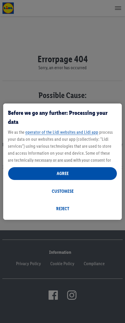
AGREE (63, 173)
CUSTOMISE (63, 191)
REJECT (62, 208)
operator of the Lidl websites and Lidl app (61, 132)
